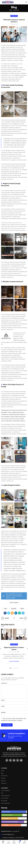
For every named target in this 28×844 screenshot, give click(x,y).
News (22, 608)
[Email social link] (12, 613)
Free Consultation (5, 790)
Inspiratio (13, 608)
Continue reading (14, 661)
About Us (3, 780)
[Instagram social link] (10, 760)
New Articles (4, 800)
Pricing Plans (4, 775)
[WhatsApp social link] (19, 613)
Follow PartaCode (5, 803)
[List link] (14, 834)
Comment (4, 683)
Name (3, 700)
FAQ (2, 793)
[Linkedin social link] (15, 613)
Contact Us (3, 783)
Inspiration (16, 10)
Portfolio (3, 778)
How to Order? (4, 798)
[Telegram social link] (23, 613)
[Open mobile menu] (26, 2)
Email (3, 706)
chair (5, 608)
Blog (2, 773)
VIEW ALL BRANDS (14, 602)
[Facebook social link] (5, 613)
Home (10, 10)
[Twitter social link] (8, 613)
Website (3, 712)
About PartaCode (5, 795)
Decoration (14, 644)
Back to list (14, 618)
